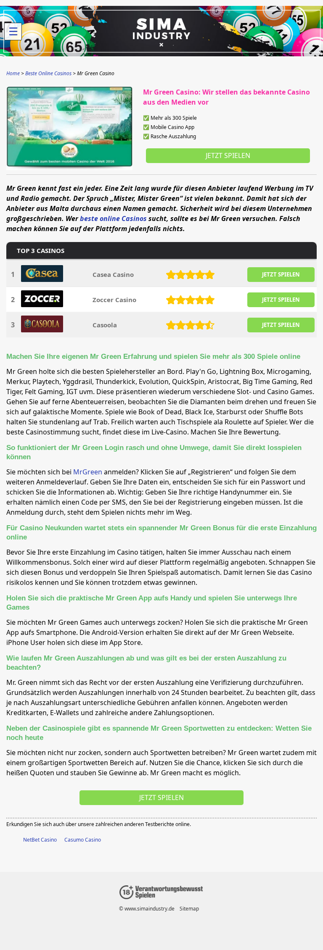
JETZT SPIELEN (281, 274)
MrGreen (87, 471)
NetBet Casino (40, 839)
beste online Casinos (113, 218)
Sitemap (189, 908)
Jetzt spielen (228, 155)
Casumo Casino (82, 839)
